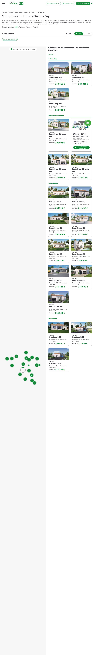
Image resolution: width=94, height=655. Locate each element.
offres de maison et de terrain (66, 22)
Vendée (50, 55)
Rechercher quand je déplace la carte (24, 49)
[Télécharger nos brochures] (92, 3)
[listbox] (8, 33)
